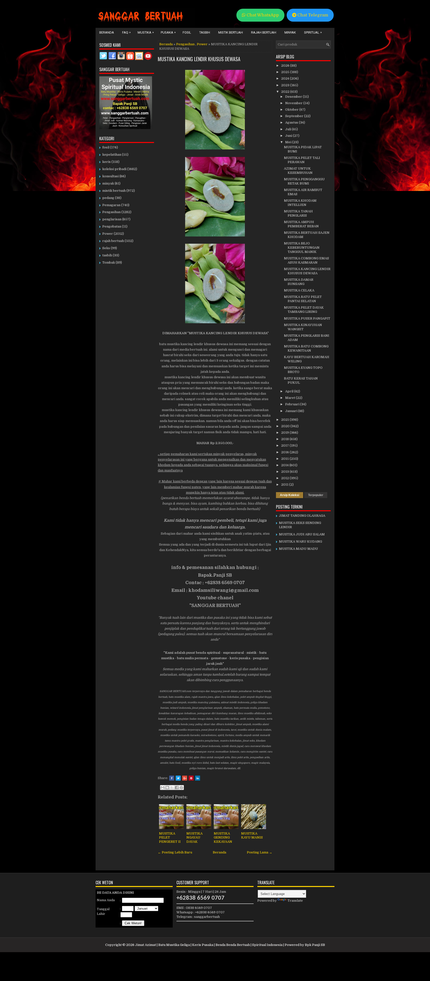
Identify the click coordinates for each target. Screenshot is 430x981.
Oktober (292, 109)
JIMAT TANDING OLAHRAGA (302, 515)
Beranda (106, 32)
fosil (105, 147)
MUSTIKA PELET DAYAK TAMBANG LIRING (304, 310)
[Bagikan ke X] (171, 787)
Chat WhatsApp (262, 15)
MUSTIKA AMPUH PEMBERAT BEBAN (301, 224)
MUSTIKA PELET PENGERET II (170, 838)
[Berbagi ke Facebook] (176, 787)
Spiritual (313, 32)
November (294, 103)
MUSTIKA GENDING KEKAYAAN (223, 838)
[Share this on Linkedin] (197, 778)
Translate (295, 900)
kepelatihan (111, 154)
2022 (285, 91)
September (294, 116)
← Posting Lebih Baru (175, 852)
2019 (285, 432)
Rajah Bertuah (263, 32)
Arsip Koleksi (289, 495)
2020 (285, 426)
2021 (285, 419)
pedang (108, 198)
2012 (285, 478)
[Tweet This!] (178, 778)
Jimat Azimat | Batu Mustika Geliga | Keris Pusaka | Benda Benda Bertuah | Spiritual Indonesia (208, 945)
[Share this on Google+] (184, 778)
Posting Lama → (259, 852)
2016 (285, 452)
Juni (289, 136)
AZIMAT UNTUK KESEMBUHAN (298, 171)
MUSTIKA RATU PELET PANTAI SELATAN (303, 299)
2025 (285, 72)
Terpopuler (315, 495)
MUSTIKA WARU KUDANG (300, 541)
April (289, 391)
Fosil (187, 32)
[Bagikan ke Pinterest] (181, 787)
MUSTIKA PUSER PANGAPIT (307, 318)
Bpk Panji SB (315, 945)
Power (202, 44)
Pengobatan (111, 226)
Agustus (292, 122)
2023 (285, 85)
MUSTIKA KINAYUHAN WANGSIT (303, 327)
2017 (285, 445)
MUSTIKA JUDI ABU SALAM (302, 534)
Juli (288, 129)
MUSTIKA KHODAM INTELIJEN (300, 203)
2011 (285, 484)
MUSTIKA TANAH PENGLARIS (298, 213)
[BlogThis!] (167, 787)
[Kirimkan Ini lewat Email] (162, 787)
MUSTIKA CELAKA (299, 290)
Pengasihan (185, 44)
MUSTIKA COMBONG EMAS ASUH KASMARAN (306, 260)
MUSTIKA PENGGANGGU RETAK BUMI (304, 181)
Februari (292, 404)
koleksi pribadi (114, 169)
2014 (285, 465)
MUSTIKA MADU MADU (298, 549)
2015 (285, 459)
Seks (106, 248)
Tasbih (204, 32)
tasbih (107, 255)
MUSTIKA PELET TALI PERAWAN (302, 160)
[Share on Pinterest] (191, 778)
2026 (285, 65)
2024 (285, 78)
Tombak (108, 262)
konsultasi (110, 176)
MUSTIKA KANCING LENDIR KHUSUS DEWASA (199, 59)
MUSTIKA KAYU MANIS (252, 836)
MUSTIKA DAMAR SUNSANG (298, 282)
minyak (108, 183)
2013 (285, 471)
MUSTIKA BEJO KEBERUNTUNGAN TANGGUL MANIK (302, 247)
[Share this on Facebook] (171, 778)
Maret (290, 398)
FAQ (126, 32)
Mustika (146, 32)
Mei (288, 142)
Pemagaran (111, 205)
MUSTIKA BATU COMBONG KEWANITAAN (306, 348)
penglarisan (111, 219)
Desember (294, 96)
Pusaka (168, 32)
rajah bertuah (113, 241)
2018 (285, 439)
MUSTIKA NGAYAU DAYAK (194, 838)
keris (106, 162)
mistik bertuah (114, 190)
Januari (291, 411)
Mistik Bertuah (230, 32)
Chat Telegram (312, 15)
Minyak (290, 32)
